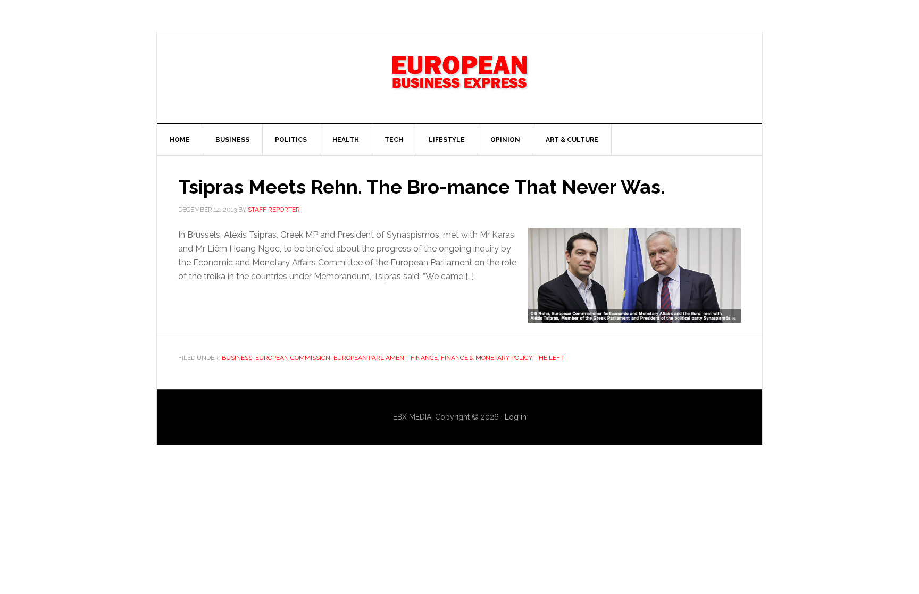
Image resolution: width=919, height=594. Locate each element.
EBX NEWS (459, 78)
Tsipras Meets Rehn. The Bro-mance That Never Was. (421, 186)
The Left (549, 358)
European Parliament (370, 358)
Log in (516, 417)
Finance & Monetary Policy (486, 358)
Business (237, 358)
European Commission (292, 358)
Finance (424, 358)
